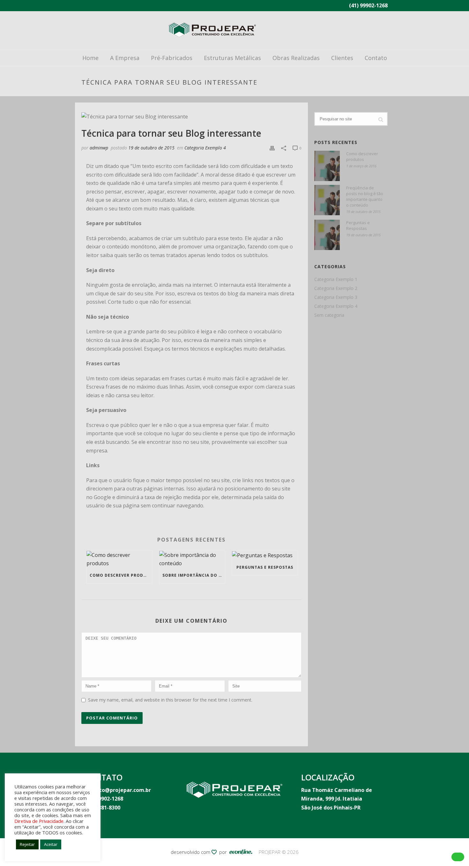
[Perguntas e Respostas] (265, 555)
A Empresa (124, 58)
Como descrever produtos (121, 575)
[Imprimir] (272, 147)
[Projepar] (212, 30)
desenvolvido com (191, 852)
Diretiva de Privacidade (38, 821)
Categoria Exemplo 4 (205, 148)
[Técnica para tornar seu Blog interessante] (191, 116)
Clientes (342, 58)
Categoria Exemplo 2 (335, 288)
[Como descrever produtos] (119, 559)
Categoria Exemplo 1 (335, 279)
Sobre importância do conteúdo (193, 575)
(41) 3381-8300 (102, 807)
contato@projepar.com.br (118, 790)
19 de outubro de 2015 (151, 148)
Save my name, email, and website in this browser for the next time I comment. (170, 700)
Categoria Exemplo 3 (335, 297)
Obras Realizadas (296, 58)
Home (90, 58)
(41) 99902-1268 (368, 5)
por (224, 852)
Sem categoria (329, 315)
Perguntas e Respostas (264, 567)
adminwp (99, 148)
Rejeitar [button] (27, 844)
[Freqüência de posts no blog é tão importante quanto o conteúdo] (327, 200)
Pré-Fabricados (171, 58)
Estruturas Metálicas (232, 58)
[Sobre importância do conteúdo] (192, 559)
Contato (376, 58)
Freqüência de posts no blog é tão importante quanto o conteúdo (364, 196)
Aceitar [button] (50, 844)
